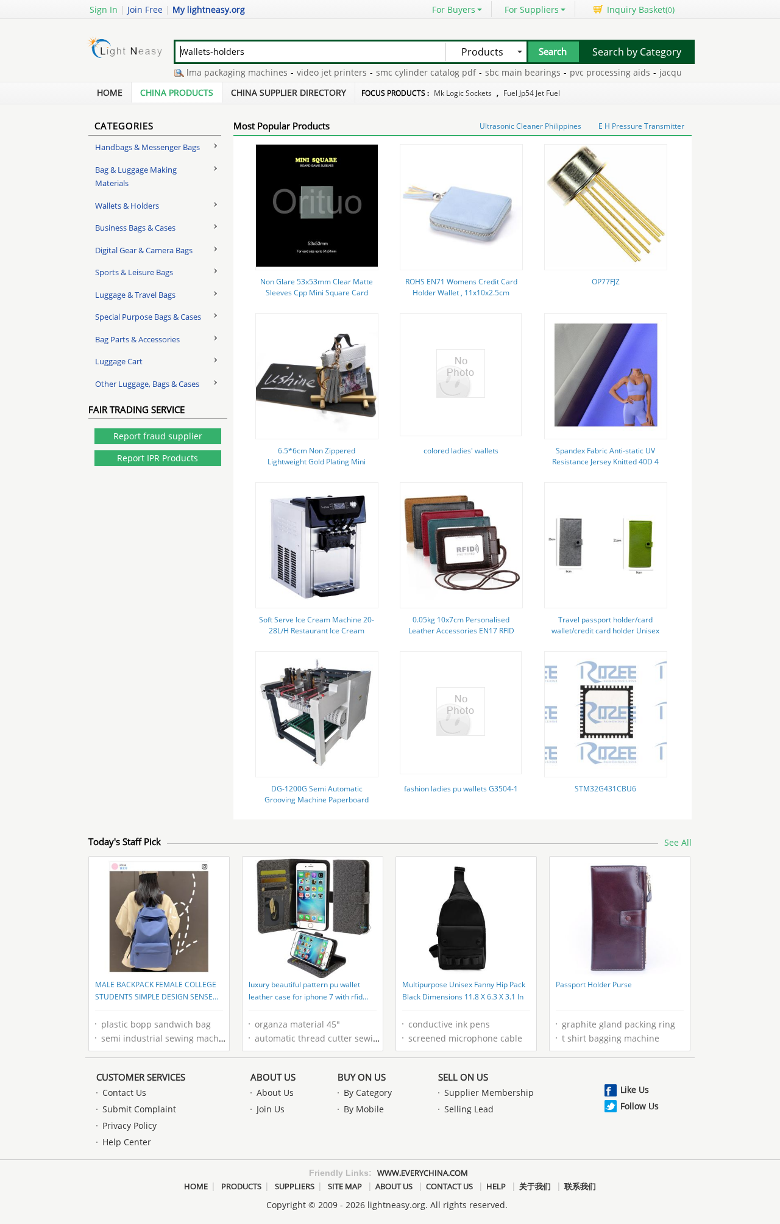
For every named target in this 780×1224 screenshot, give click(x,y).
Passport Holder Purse (594, 984)
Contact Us (124, 1092)
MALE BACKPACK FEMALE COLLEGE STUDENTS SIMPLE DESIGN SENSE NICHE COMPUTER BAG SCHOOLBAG (158, 991)
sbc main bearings (506, 72)
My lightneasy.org (208, 9)
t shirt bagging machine (610, 1038)
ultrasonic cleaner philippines (530, 126)
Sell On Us (463, 1077)
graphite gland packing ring (618, 1024)
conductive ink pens (449, 1024)
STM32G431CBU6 (605, 788)
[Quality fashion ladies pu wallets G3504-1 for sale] (460, 732)
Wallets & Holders (127, 205)
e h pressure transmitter (641, 126)
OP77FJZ (606, 281)
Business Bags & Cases (135, 227)
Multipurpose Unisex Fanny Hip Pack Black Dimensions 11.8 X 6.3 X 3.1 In (463, 990)
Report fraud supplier (157, 436)
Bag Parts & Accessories (137, 339)
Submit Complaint (139, 1109)
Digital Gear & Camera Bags (144, 250)
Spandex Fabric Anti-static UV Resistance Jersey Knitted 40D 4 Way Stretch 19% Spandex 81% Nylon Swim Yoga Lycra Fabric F (605, 467)
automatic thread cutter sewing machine (338, 1038)
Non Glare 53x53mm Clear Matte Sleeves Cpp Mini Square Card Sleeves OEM (316, 292)
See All (678, 842)
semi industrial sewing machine (166, 1038)
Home (109, 92)
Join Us (271, 1109)
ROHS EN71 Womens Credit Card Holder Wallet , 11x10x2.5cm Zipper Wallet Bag (461, 292)
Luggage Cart (119, 361)
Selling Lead (469, 1109)
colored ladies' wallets (461, 450)
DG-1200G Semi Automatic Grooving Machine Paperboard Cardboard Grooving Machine (316, 799)
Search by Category (636, 52)
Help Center (126, 1142)
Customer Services (140, 1077)
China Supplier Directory (288, 92)
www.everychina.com (422, 1172)
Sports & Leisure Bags (134, 272)
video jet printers (315, 72)
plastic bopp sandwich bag (156, 1024)
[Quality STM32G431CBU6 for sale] (606, 770)
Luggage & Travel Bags (135, 294)
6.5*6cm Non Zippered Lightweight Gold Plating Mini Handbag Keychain (317, 461)
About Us (273, 1077)
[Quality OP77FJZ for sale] (606, 263)
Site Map (345, 1186)
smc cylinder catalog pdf (409, 72)
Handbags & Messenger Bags (147, 147)
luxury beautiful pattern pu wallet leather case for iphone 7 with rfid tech (306, 991)
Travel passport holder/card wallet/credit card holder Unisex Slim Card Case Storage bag (605, 630)
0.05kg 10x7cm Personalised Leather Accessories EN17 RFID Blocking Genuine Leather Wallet (461, 630)
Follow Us (639, 1106)
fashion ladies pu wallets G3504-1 (461, 788)
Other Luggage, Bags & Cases (147, 383)
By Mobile (364, 1109)
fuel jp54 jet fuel (531, 93)
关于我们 (535, 1186)
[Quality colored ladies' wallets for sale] (460, 394)
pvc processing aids (593, 72)
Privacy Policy (129, 1125)
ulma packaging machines (217, 72)
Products (241, 1186)
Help (496, 1186)
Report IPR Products (157, 458)
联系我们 (580, 1186)
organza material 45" (297, 1024)
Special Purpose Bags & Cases (148, 316)
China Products (176, 92)
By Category (368, 1092)
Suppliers (294, 1186)
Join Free (145, 9)
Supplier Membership (489, 1092)
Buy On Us (362, 1077)
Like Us (634, 1089)
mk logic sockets (463, 93)
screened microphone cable (465, 1038)
